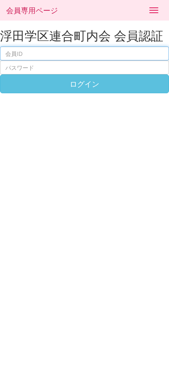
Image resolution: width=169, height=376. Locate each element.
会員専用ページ (32, 10)
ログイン (84, 84)
